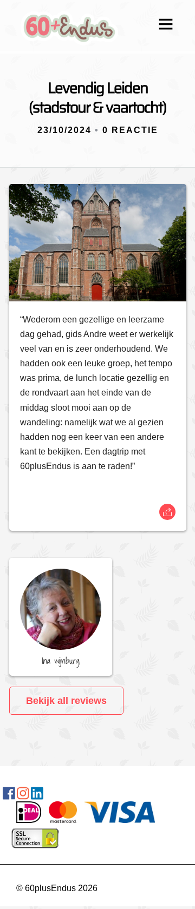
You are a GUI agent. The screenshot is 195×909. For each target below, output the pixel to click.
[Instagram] (23, 795)
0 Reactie (130, 130)
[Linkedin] (37, 795)
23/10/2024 (64, 130)
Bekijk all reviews (66, 700)
